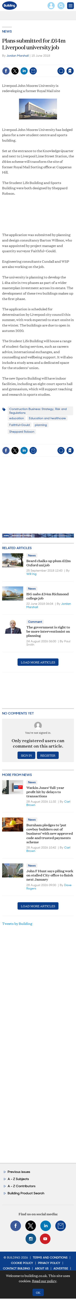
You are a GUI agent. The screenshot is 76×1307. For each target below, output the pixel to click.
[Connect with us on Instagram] (30, 1238)
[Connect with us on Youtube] (45, 1238)
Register (47, 755)
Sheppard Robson (21, 431)
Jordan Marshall (18, 55)
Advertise (60, 1268)
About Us (42, 1268)
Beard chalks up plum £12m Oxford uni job (48, 562)
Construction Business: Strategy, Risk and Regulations (38, 411)
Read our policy (44, 1280)
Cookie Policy (22, 1263)
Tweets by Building (17, 923)
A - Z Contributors (21, 1186)
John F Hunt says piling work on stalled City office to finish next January (49, 875)
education (16, 418)
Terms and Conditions (50, 1257)
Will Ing (31, 574)
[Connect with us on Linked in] (45, 1225)
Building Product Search (26, 1193)
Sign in (20, 62)
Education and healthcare (47, 418)
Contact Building (16, 1268)
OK (38, 1292)
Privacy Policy (49, 1263)
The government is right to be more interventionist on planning (48, 631)
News (7, 31)
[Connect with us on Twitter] (30, 1225)
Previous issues (19, 1172)
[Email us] (60, 1225)
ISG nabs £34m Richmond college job (47, 596)
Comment (35, 622)
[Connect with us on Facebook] (15, 1225)
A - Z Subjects (18, 1179)
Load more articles (38, 662)
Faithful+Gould (19, 425)
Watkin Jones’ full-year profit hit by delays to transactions (45, 792)
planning (41, 425)
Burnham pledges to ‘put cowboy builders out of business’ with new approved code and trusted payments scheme (49, 833)
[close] (41, 67)
